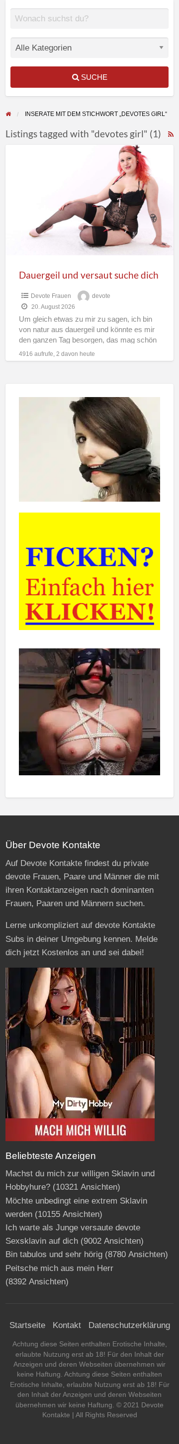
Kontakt (67, 1325)
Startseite (27, 1325)
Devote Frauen (51, 295)
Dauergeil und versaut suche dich (89, 275)
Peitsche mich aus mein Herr (59, 1268)
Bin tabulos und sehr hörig (53, 1254)
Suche (93, 77)
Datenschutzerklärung (129, 1325)
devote (101, 295)
